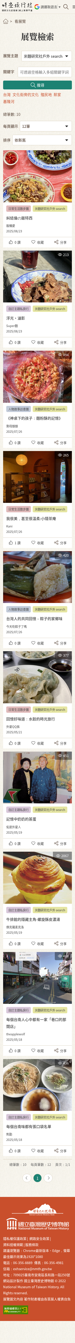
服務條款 (32, 1244)
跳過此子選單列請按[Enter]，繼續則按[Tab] (9, 26)
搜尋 (40, 85)
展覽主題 (10, 55)
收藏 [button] (40, 242)
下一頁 (48, 1178)
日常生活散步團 (18, 208)
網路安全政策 (39, 1238)
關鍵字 (8, 71)
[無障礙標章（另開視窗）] (15, 1309)
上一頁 (26, 1178)
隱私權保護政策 (14, 1238)
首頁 (5, 21)
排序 (7, 140)
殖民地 (46, 94)
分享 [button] (63, 242)
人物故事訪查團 (18, 409)
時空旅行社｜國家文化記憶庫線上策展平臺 (17, 7)
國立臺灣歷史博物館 (37, 1224)
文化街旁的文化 (25, 94)
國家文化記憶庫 (37, 1210)
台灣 (7, 94)
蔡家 (57, 94)
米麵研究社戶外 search (50, 208)
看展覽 (20, 21)
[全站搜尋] (66, 6)
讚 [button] (18, 242)
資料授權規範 (13, 1244)
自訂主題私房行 (18, 308)
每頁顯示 (10, 126)
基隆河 (8, 101)
